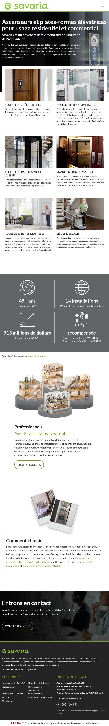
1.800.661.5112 (72, 689)
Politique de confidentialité (35, 692)
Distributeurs (34, 686)
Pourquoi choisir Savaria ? (13, 683)
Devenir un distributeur (38, 683)
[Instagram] (70, 705)
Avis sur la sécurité (34, 723)
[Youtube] (58, 705)
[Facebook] (75, 705)
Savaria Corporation (37, 356)
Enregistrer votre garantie (40, 697)
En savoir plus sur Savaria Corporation (19, 669)
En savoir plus (28, 85)
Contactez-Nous (17, 626)
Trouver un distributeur (12, 693)
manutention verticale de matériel (42, 565)
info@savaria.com (74, 698)
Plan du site (7, 701)
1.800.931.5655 (78, 682)
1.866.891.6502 (96, 693)
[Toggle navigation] (102, 5)
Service (5, 697)
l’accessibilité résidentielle (33, 561)
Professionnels (29, 464)
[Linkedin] (64, 705)
